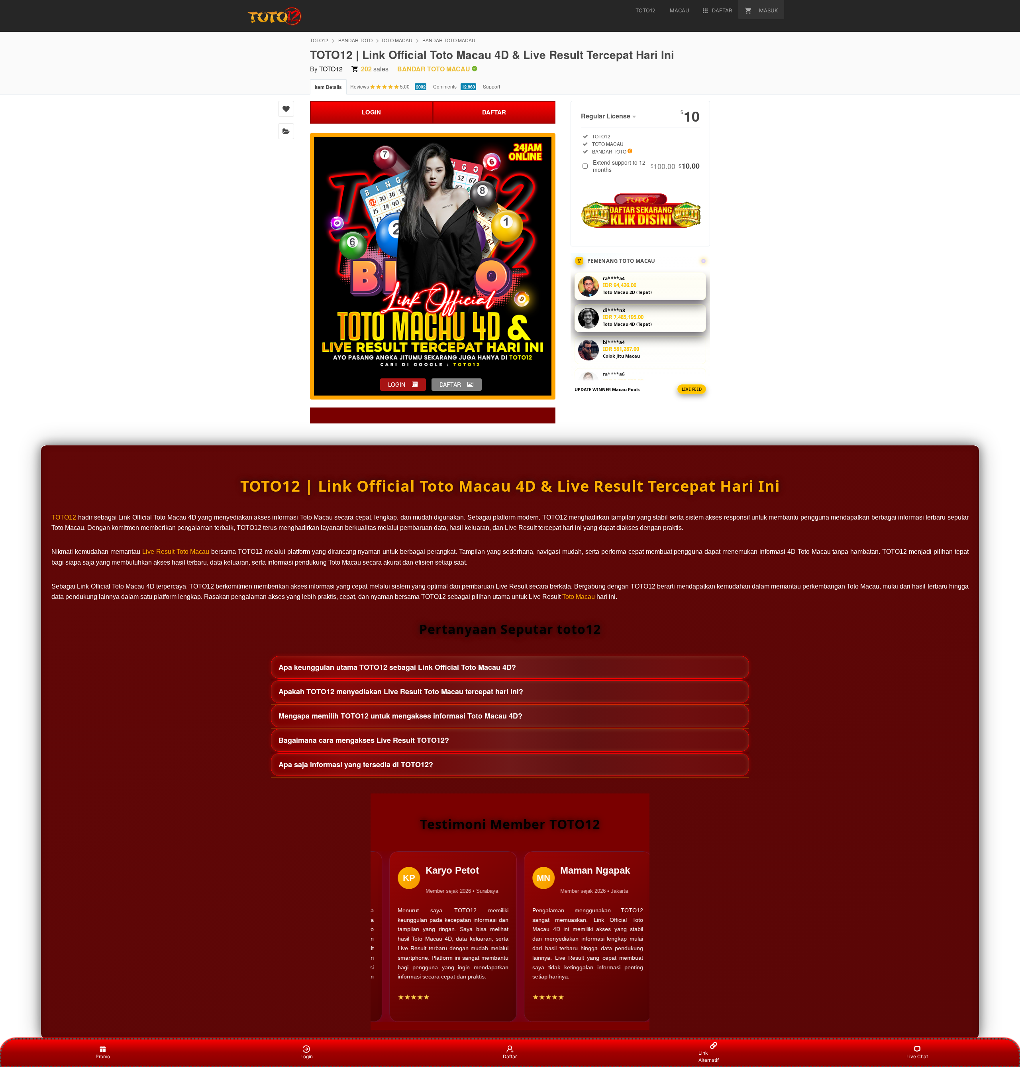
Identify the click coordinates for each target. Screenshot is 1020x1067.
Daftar (510, 1056)
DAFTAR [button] (450, 384)
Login (306, 1056)
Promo (103, 1056)
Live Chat (917, 1056)
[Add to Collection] (286, 131)
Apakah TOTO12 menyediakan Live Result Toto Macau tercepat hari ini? (401, 691)
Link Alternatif (708, 1056)
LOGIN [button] (396, 384)
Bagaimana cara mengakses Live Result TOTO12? (364, 740)
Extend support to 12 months (646, 166)
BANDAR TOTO (355, 40)
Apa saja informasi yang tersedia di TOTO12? (356, 764)
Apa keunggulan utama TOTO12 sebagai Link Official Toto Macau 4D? (397, 667)
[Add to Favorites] (286, 109)
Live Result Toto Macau (176, 551)
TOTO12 (319, 40)
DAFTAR (494, 112)
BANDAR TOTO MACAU (448, 40)
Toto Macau (578, 596)
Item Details (328, 87)
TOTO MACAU (396, 40)
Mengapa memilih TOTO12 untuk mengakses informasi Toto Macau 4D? (400, 716)
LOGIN (371, 112)
